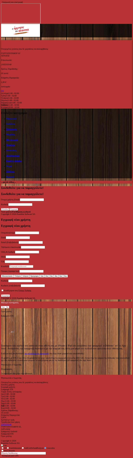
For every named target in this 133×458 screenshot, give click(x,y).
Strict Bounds (9, 451)
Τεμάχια (10, 145)
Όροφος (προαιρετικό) (10, 271)
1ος (42, 276)
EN (2, 91)
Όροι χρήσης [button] (6, 212)
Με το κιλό (12, 139)
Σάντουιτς (11, 129)
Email (3, 237)
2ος (46, 276)
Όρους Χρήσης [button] (25, 290)
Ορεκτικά (11, 118)
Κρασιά (10, 176)
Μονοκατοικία (7, 276)
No (7, 307)
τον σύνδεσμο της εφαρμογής (37, 353)
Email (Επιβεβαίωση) (10, 242)
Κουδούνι (5, 266)
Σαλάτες (10, 123)
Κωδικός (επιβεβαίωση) (11, 285)
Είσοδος (5, 209)
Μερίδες (10, 134)
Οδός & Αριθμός (8, 252)
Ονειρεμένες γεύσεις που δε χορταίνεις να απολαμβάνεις (24, 382)
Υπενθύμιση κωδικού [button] (21, 212)
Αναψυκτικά (12, 155)
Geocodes (50, 448)
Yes (3, 307)
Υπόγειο (18, 276)
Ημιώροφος (34, 276)
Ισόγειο (25, 276)
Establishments (15, 448)
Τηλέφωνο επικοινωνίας (11, 247)
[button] (20, 36)
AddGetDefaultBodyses (34, 448)
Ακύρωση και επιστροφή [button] (12, 2)
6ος (65, 276)
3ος (51, 276)
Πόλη (3, 257)
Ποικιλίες (11, 150)
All (5, 448)
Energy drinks (14, 161)
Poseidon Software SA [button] (26, 214)
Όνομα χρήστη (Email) (10, 199)
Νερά (9, 166)
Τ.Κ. (3, 261)
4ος (56, 276)
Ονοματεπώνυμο (8, 233)
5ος (60, 276)
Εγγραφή (13, 209)
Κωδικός (4, 204)
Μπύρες (10, 171)
